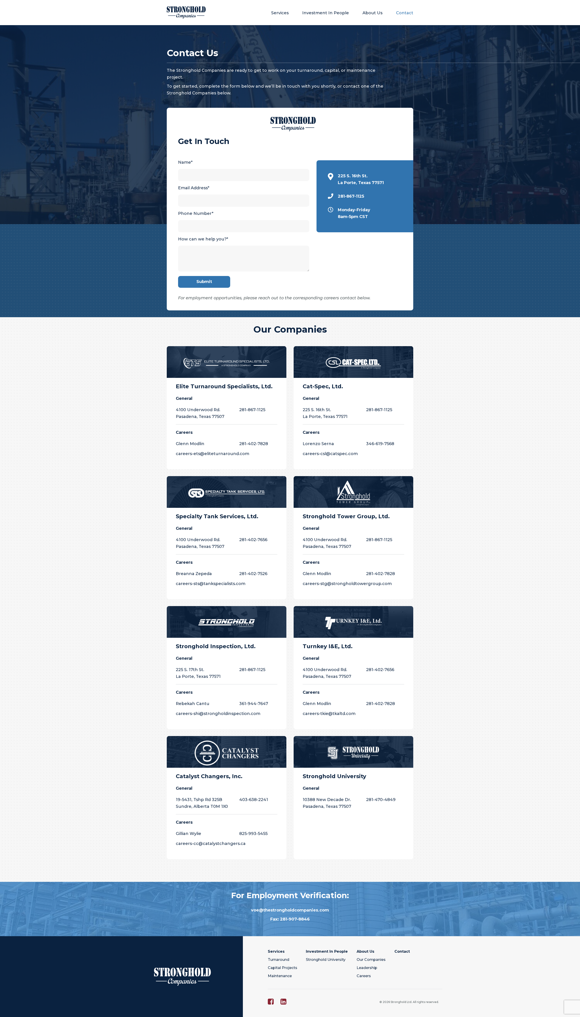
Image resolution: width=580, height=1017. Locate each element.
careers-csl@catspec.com (330, 453)
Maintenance (280, 976)
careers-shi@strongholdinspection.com (218, 713)
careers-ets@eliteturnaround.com (212, 453)
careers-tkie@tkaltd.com (329, 713)
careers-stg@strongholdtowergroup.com (347, 583)
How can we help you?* (203, 239)
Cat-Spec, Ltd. (323, 386)
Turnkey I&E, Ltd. (328, 646)
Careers (364, 976)
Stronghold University (334, 776)
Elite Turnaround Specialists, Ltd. (224, 386)
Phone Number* (195, 213)
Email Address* (193, 187)
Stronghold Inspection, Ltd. (216, 646)
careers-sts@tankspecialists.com (210, 583)
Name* (185, 162)
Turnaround (278, 959)
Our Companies (290, 329)
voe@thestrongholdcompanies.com (290, 910)
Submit (204, 281)
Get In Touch (203, 141)
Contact (404, 12)
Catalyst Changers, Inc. (209, 776)
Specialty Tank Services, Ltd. (217, 516)
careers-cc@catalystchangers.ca (211, 843)
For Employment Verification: (290, 895)
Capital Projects (282, 968)
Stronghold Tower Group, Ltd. (346, 516)
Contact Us (192, 53)
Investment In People (325, 12)
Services (280, 12)
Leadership (367, 968)
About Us (372, 12)
